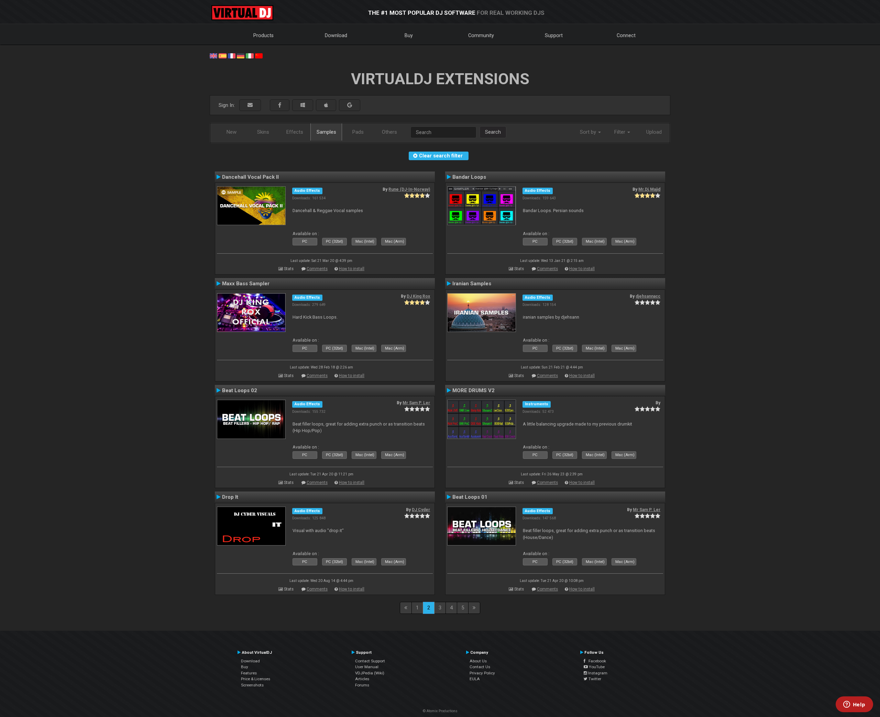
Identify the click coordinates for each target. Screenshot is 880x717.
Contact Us (480, 666)
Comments (317, 268)
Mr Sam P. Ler (416, 402)
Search (493, 132)
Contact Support (370, 661)
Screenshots (252, 685)
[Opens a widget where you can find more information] (854, 705)
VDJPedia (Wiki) (369, 673)
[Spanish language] (222, 55)
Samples (326, 132)
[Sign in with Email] (250, 105)
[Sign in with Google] (349, 105)
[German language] (240, 55)
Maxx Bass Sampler (246, 283)
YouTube (596, 666)
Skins (263, 132)
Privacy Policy (482, 673)
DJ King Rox (418, 296)
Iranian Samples (471, 283)
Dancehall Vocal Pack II (250, 177)
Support (554, 35)
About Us (478, 661)
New (231, 132)
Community (481, 35)
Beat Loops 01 (469, 497)
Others (389, 132)
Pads (358, 132)
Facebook (595, 661)
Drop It (230, 497)
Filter (620, 132)
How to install (351, 268)
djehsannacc (648, 296)
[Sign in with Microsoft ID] (302, 105)
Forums (362, 685)
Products (263, 35)
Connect (626, 35)
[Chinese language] (259, 55)
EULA (475, 678)
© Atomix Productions (440, 711)
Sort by (588, 132)
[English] (213, 55)
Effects (294, 132)
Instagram (597, 673)
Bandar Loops (469, 177)
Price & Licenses (255, 678)
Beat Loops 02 (239, 390)
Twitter (594, 678)
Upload (654, 132)
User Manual (366, 666)
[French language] (231, 55)
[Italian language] (249, 55)
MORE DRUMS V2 (473, 390)
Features (249, 673)
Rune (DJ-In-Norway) (409, 189)
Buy (409, 35)
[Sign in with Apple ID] (326, 105)
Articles (362, 678)
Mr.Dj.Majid (649, 189)
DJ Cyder (421, 509)
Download (336, 35)
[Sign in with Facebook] (279, 105)
